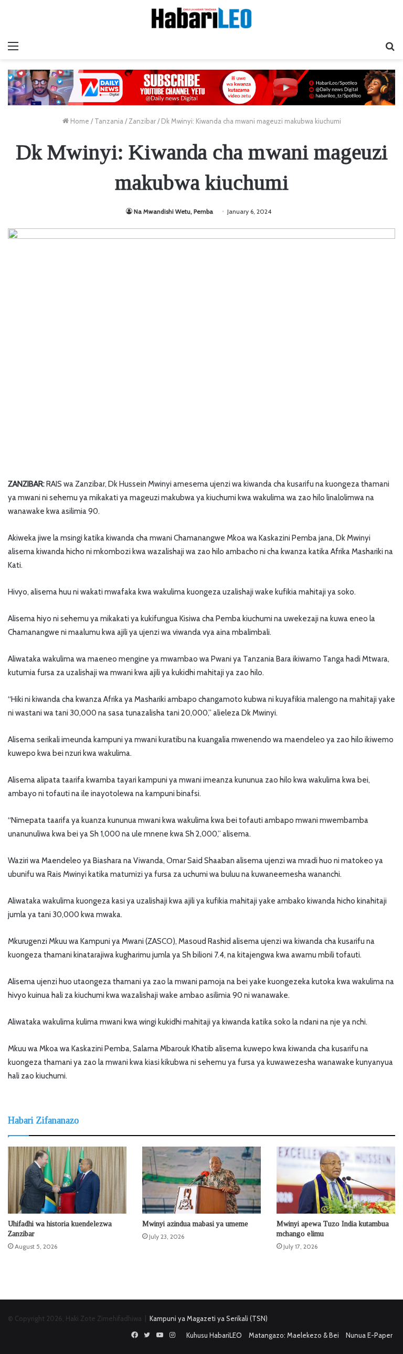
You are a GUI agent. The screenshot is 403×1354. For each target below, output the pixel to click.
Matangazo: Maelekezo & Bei (294, 1335)
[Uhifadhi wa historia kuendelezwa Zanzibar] (67, 1180)
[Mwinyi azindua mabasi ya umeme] (201, 1180)
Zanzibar (142, 121)
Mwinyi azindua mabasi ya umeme (195, 1224)
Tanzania (108, 121)
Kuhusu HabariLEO (214, 1335)
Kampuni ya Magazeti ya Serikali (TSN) (209, 1318)
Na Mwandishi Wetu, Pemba (173, 211)
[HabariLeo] (201, 17)
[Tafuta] (390, 46)
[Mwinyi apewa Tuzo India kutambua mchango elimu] (336, 1180)
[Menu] (13, 46)
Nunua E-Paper (369, 1335)
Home (79, 121)
